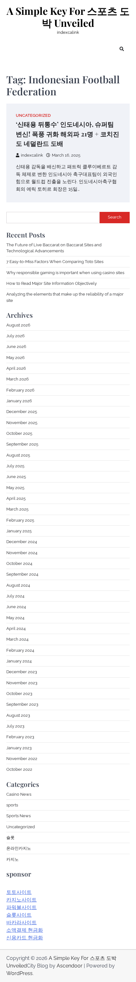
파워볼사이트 (21, 907)
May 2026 (15, 357)
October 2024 (19, 563)
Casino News (18, 794)
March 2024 (17, 639)
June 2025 (16, 476)
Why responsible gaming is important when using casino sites (65, 272)
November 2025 (21, 422)
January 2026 (19, 400)
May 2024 (15, 617)
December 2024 (21, 541)
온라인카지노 (18, 848)
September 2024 (22, 574)
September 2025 (22, 444)
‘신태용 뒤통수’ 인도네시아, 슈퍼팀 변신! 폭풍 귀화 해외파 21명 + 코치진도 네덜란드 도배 (67, 133)
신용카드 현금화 (24, 938)
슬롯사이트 (19, 915)
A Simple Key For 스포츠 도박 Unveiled (68, 17)
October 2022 (19, 769)
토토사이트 (19, 892)
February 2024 (20, 650)
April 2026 (16, 368)
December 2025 (21, 411)
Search (114, 217)
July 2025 (15, 466)
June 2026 (16, 346)
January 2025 (19, 531)
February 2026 (20, 390)
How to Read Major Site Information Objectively (51, 283)
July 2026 (15, 335)
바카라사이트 (21, 922)
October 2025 (19, 433)
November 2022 (21, 758)
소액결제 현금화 (24, 930)
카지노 (12, 859)
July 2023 (15, 726)
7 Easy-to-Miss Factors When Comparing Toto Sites (54, 261)
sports (12, 805)
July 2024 (15, 596)
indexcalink (32, 155)
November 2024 (21, 552)
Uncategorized (33, 115)
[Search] (122, 49)
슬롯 (10, 837)
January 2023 (19, 747)
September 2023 (22, 704)
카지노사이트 (21, 900)
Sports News (18, 815)
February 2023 (20, 736)
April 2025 (16, 498)
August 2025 (18, 455)
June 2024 (16, 606)
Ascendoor (70, 966)
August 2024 (18, 585)
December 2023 (21, 671)
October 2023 (19, 693)
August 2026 (18, 325)
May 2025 (15, 487)
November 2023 (21, 682)
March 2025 (17, 509)
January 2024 (19, 661)
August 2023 (18, 715)
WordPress (19, 973)
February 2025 (20, 520)
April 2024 (16, 628)
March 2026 (17, 379)
